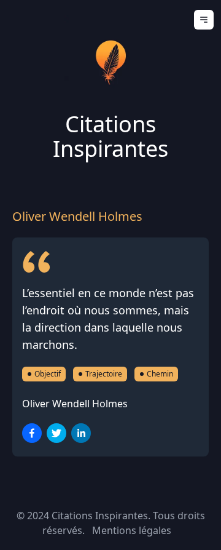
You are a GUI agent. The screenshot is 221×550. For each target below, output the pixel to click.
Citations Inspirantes (110, 136)
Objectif (47, 374)
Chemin (160, 374)
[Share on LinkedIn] (81, 433)
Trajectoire (103, 374)
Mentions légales (131, 530)
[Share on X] (56, 433)
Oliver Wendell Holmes (75, 403)
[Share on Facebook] (32, 433)
